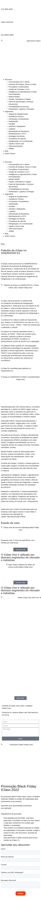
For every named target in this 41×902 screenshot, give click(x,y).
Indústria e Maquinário (17, 126)
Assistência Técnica (16, 116)
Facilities (12, 124)
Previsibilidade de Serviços (19, 107)
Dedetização (13, 121)
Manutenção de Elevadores (19, 131)
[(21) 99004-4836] (3, 29)
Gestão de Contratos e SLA (19, 89)
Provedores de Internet (17, 139)
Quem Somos (10, 153)
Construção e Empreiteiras (19, 119)
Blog (6, 151)
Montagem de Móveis (17, 136)
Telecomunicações (16, 146)
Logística (12, 129)
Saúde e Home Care (16, 144)
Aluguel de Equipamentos (18, 114)
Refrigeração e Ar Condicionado (21, 141)
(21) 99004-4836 (7, 35)
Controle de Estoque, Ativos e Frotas (22, 84)
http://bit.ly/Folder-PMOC (16, 517)
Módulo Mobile (14, 97)
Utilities (11, 149)
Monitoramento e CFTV (17, 134)
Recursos (8, 79)
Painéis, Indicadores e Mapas (20, 99)
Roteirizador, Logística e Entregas (21, 109)
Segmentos (9, 111)
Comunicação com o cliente (19, 82)
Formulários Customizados (19, 87)
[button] (20, 158)
